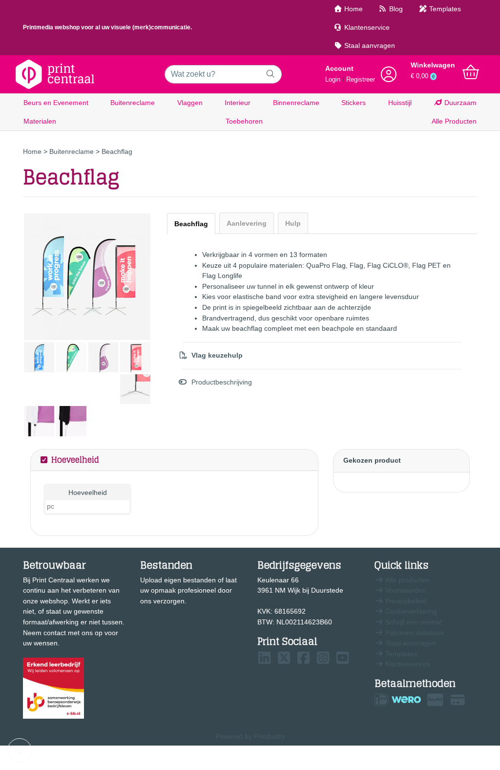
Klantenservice (366, 27)
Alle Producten (454, 121)
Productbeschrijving (221, 382)
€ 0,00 (423, 76)
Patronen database (413, 633)
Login (332, 79)
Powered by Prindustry (250, 736)
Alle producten (406, 580)
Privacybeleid (404, 601)
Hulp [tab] (293, 223)
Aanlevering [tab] (247, 223)
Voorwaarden (404, 590)
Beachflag (117, 151)
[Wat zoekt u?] (271, 74)
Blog (395, 9)
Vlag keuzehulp (217, 355)
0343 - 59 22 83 (291, 683)
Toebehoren (244, 121)
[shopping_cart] (470, 72)
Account (339, 68)
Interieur (237, 103)
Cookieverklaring (410, 611)
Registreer (360, 79)
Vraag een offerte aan (185, 626)
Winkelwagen (433, 65)
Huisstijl (400, 103)
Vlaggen (190, 103)
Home (352, 9)
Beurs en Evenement (55, 103)
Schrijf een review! (412, 622)
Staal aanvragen (368, 45)
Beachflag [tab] (191, 224)
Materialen (39, 121)
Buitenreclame (132, 103)
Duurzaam (459, 103)
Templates (444, 9)
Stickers (353, 103)
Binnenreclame (296, 103)
